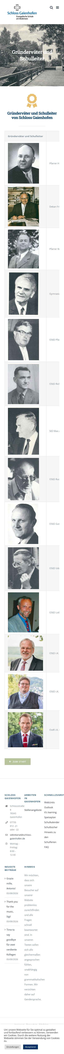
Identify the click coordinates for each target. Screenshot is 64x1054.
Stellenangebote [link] (31, 809)
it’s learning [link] (50, 812)
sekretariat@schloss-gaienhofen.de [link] (15, 836)
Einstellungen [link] (13, 1046)
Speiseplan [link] (50, 817)
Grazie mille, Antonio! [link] (11, 883)
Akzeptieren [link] (30, 1046)
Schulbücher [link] (50, 827)
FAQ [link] (46, 847)
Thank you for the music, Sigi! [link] (12, 909)
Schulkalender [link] (51, 822)
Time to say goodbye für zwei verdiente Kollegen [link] (12, 942)
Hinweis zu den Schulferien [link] (50, 837)
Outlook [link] (48, 807)
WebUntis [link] (49, 802)
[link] (22, 12)
